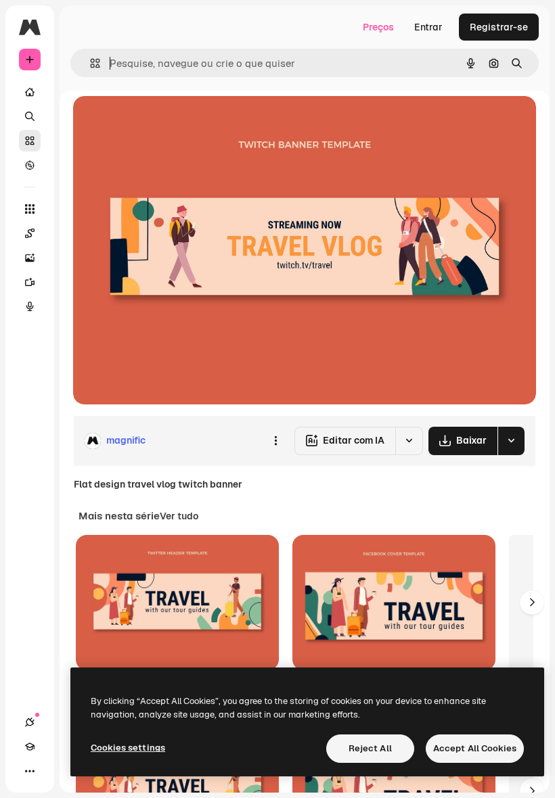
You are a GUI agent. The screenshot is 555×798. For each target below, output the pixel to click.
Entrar (428, 27)
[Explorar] (30, 165)
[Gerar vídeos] (30, 282)
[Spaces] (30, 233)
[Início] (30, 92)
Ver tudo (179, 516)
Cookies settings (128, 747)
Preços (378, 27)
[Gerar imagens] (30, 257)
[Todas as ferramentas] (30, 209)
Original (160, 121)
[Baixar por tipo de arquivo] (511, 441)
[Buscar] (30, 116)
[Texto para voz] (30, 306)
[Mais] (30, 771)
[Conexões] (30, 722)
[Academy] (30, 746)
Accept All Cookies (474, 748)
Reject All (370, 748)
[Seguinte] (532, 602)
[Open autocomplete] (89, 63)
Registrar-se (499, 27)
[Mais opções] (275, 440)
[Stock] (30, 140)
